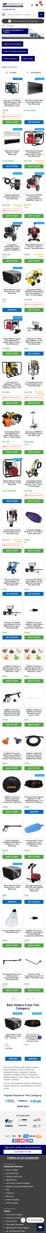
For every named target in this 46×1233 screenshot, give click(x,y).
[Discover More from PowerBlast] (23, 1101)
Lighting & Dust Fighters (12, 44)
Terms (7, 1211)
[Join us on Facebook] (14, 1140)
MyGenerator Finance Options (17, 1228)
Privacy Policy (11, 1221)
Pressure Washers (10, 59)
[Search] (41, 14)
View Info (13, 1059)
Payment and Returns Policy (17, 1218)
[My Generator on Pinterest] (19, 1140)
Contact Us (10, 1193)
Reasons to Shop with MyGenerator (19, 1186)
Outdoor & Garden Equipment (14, 51)
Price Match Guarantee (15, 1224)
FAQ (7, 1190)
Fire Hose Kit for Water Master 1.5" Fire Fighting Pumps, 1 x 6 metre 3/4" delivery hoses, (33, 1038)
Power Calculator (12, 1200)
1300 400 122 (10, 9)
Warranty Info (11, 1180)
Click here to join (23, 1152)
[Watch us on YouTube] (23, 1140)
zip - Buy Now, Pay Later (15, 1231)
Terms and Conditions (14, 1215)
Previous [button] (6, 1038)
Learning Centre (12, 1173)
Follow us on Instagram (23, 1157)
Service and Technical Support (18, 1183)
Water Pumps (28, 59)
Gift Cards (10, 1196)
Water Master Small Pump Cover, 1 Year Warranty (13, 1036)
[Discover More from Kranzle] (35, 1101)
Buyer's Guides (12, 1170)
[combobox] (22, 14)
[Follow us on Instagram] (27, 1140)
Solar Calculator (12, 1203)
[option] (23, 21)
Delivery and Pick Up (14, 1177)
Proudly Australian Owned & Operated (25, 21)
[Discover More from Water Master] (10, 1101)
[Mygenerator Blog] (31, 1140)
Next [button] (40, 1038)
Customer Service (13, 1166)
